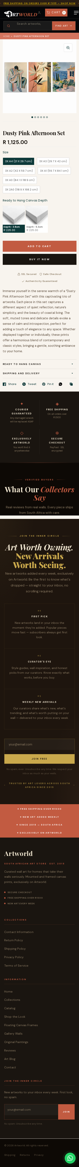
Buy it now (39, 259)
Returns (25, 1155)
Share (12, 384)
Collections (12, 1000)
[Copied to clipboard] (72, 384)
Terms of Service (16, 965)
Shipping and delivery (21, 373)
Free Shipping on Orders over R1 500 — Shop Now (40, 3)
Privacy (39, 1155)
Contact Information (18, 932)
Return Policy (13, 940)
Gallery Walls (13, 1033)
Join (66, 1111)
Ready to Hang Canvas (22, 364)
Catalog (9, 1008)
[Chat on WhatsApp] (70, 1158)
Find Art (61, 25)
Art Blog (9, 1059)
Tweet (32, 384)
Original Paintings (16, 1042)
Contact (10, 1067)
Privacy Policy (14, 957)
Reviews (10, 1050)
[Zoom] (68, 48)
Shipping (10, 1155)
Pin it (50, 384)
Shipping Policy (15, 949)
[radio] (18, 161)
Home (6, 36)
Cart (58, 12)
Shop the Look (14, 1017)
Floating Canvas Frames (21, 1025)
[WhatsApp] (61, 384)
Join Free (40, 758)
